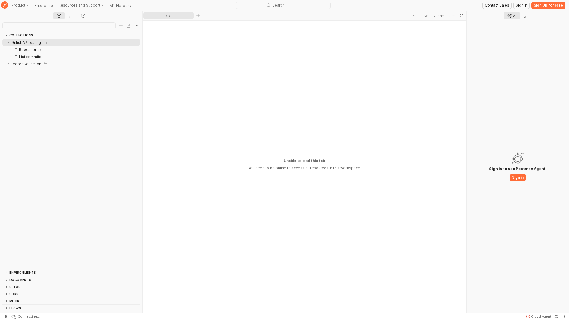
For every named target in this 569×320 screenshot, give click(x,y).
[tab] (59, 15)
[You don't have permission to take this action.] (198, 15)
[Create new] (120, 25)
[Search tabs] (414, 15)
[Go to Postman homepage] (4, 5)
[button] (461, 15)
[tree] (71, 154)
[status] (25, 316)
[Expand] (10, 49)
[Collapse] (8, 42)
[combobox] (439, 15)
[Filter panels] (6, 26)
